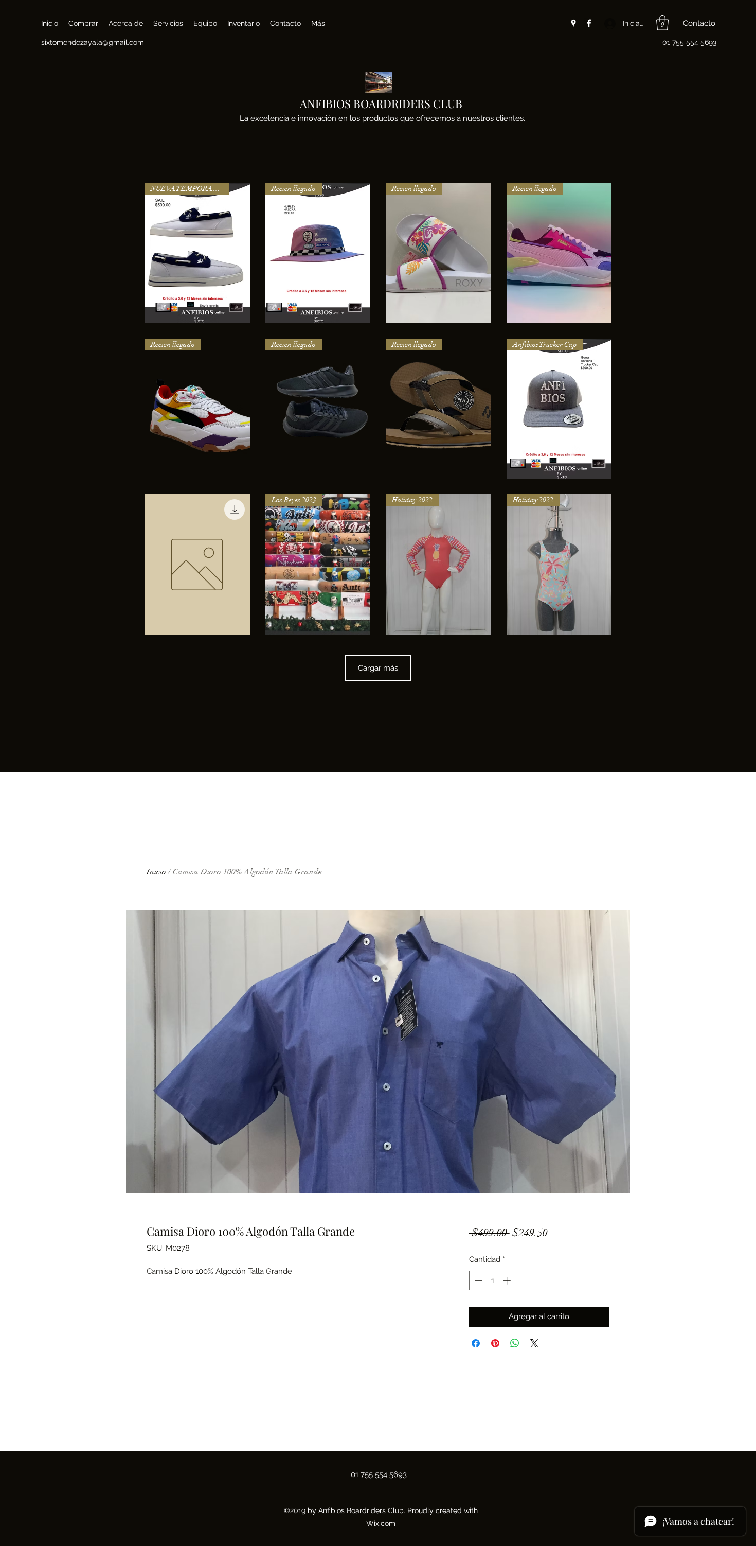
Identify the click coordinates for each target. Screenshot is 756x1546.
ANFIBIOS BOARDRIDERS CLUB (381, 103)
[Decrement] (477, 1280)
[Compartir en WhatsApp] (515, 1343)
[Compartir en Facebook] (476, 1343)
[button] (662, 22)
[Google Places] (573, 23)
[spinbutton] (492, 1280)
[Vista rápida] (197, 564)
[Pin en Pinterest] (495, 1343)
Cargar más (378, 668)
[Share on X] (534, 1343)
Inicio (156, 872)
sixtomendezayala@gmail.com (92, 42)
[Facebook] (589, 23)
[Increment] (508, 1280)
